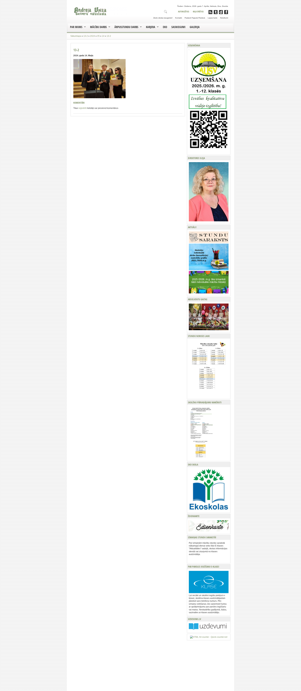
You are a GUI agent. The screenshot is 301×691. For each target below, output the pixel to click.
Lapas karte (212, 18)
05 (98, 36)
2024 (92, 36)
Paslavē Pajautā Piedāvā (195, 18)
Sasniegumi (178, 27)
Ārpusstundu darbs (126, 27)
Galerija (195, 27)
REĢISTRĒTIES (198, 11)
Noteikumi (224, 18)
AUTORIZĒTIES (183, 11)
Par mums (76, 27)
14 (103, 36)
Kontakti (178, 18)
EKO (165, 27)
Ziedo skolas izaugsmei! (162, 18)
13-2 (85, 36)
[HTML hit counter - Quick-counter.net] (208, 637)
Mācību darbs (98, 27)
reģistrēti (82, 108)
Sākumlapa (75, 36)
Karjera (150, 27)
